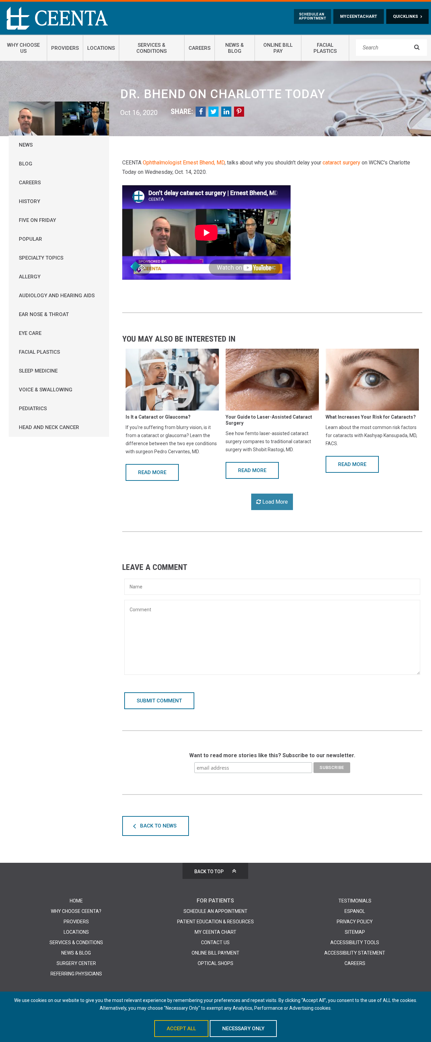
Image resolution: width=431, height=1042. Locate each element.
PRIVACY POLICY (355, 921)
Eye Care (30, 333)
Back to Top (209, 871)
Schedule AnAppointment (312, 16)
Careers (30, 183)
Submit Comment (159, 701)
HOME (76, 900)
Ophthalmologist (162, 162)
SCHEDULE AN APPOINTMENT (215, 911)
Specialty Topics (41, 258)
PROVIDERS (76, 921)
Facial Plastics (39, 352)
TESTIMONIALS (354, 900)
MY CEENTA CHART (215, 932)
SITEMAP (355, 932)
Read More (152, 472)
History (29, 201)
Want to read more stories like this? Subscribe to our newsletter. (272, 755)
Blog (25, 164)
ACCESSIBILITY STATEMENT (354, 953)
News (26, 145)
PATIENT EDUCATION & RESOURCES (215, 921)
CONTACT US (215, 942)
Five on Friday (37, 220)
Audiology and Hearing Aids (57, 296)
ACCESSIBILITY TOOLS (354, 942)
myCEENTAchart (358, 16)
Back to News (158, 826)
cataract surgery (341, 162)
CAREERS (354, 963)
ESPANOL (354, 911)
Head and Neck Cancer (49, 427)
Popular (30, 239)
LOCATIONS (76, 932)
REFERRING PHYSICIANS (76, 973)
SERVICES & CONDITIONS (76, 942)
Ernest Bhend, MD (204, 162)
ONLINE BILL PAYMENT (215, 953)
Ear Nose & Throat (44, 314)
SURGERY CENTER (76, 963)
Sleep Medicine (38, 371)
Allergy (29, 277)
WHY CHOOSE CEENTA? (76, 911)
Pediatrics (33, 409)
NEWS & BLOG (76, 953)
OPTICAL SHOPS (215, 963)
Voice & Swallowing (45, 390)
